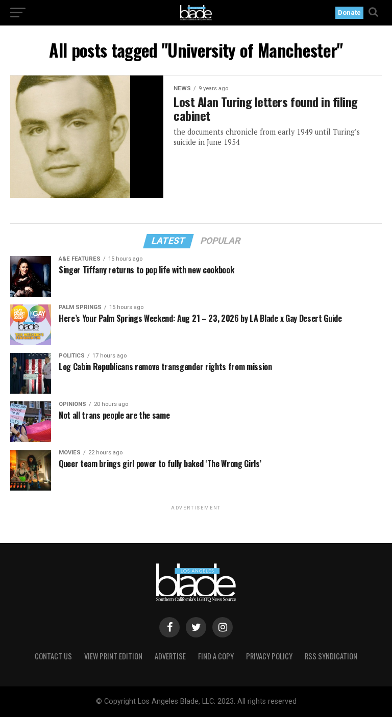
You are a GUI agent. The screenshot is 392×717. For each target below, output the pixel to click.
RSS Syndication (331, 656)
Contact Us (53, 656)
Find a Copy (216, 656)
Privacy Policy (269, 656)
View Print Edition (113, 656)
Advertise (170, 656)
